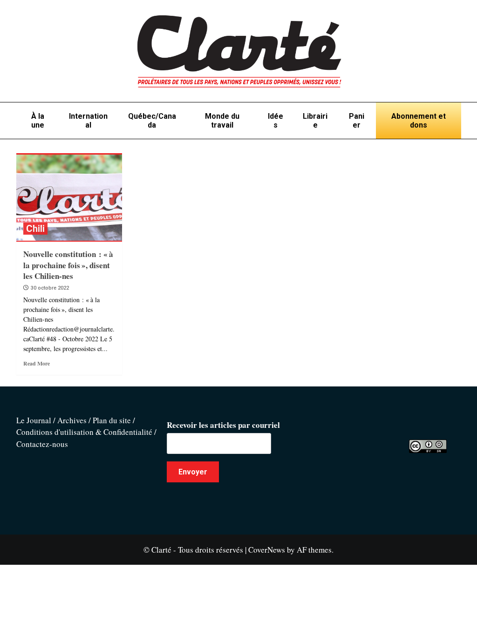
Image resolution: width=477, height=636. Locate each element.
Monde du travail (222, 120)
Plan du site (112, 420)
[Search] (455, 150)
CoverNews (266, 549)
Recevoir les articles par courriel (223, 425)
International (88, 120)
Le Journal (33, 420)
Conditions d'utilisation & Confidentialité (84, 431)
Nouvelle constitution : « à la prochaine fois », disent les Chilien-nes (68, 265)
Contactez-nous (42, 444)
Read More (36, 363)
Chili (35, 228)
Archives (72, 420)
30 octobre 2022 (50, 288)
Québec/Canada (152, 120)
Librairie (315, 120)
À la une (37, 120)
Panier (356, 120)
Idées (275, 120)
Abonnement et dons (418, 120)
